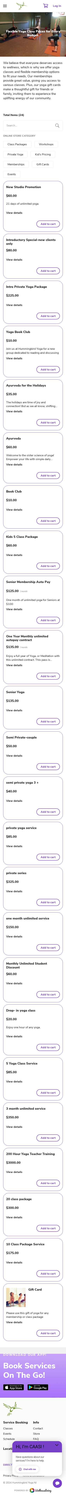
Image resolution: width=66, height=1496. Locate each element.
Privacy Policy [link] (10, 1475)
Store (36, 1434)
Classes (8, 1428)
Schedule (9, 1439)
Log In (57, 6)
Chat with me (29, 1469)
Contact (38, 1428)
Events (7, 1434)
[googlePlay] (37, 1387)
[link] (13, 1387)
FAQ (36, 1439)
